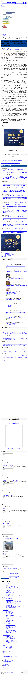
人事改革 (8, 590)
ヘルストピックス (10, 620)
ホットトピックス (7, 653)
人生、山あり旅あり (10, 625)
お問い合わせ (6, 664)
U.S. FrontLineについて (8, 660)
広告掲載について (7, 661)
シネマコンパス (9, 636)
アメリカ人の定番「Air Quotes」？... (14, 299)
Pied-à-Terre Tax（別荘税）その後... (14, 317)
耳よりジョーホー (7, 651)
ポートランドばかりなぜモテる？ (13, 603)
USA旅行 (8, 22)
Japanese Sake (6, 523)
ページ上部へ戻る (5, 578)
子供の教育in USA (10, 615)
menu (2, 8)
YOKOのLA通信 (9, 612)
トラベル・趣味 (6, 21)
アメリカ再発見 (9, 627)
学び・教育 (5, 18)
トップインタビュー (10, 12)
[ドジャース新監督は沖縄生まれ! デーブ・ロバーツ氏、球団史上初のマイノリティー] (8, 277)
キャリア (5, 27)
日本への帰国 (9, 17)
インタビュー (9, 647)
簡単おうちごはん (10, 640)
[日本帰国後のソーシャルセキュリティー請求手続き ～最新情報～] (8, 270)
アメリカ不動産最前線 (11, 607)
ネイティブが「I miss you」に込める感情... (15, 312)
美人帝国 (8, 621)
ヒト (4, 25)
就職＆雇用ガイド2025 (8, 495)
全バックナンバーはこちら (14, 448)
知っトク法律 (9, 598)
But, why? (8, 594)
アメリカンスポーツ (10, 646)
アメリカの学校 (9, 613)
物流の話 (8, 591)
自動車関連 (24, 210)
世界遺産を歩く (9, 632)
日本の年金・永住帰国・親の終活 (13, 601)
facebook (5, 669)
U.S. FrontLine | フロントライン (13, 672)
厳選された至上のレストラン (12, 641)
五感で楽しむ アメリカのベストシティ (12, 568)
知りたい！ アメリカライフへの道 (14, 616)
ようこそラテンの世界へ (11, 631)
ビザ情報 (8, 16)
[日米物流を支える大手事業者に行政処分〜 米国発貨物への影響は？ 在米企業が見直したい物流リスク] (8, 284)
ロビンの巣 (8, 637)
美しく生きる (6, 508)
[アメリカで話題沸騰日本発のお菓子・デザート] (8, 291)
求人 (4, 652)
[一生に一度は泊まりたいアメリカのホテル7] (8, 322)
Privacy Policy (6, 665)
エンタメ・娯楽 (6, 23)
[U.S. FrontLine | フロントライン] (14, 5)
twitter (4, 668)
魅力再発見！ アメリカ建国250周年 (11, 480)
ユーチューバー (6, 553)
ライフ (4, 14)
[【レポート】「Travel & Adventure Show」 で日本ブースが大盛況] (8, 303)
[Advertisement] (11, 31)
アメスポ (8, 642)
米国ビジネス (20, 49)
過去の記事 (3, 360)
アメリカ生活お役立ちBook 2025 (10, 538)
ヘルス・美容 (6, 20)
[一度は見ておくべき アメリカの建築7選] (8, 264)
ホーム (4, 659)
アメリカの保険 (9, 600)
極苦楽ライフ (9, 605)
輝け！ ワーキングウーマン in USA (14, 595)
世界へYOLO (9, 628)
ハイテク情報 (14, 49)
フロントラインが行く (11, 626)
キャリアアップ (9, 648)
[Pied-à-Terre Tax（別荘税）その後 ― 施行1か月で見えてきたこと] (8, 316)
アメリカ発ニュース (7, 49)
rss (3, 667)
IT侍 (7, 585)
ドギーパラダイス (10, 602)
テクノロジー (9, 13)
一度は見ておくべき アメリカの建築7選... (15, 266)
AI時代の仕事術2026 (8, 465)
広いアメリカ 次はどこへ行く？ (13, 606)
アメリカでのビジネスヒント (12, 587)
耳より (4, 26)
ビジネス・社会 (6, 11)
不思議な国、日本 (10, 592)
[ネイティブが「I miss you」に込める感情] (8, 310)
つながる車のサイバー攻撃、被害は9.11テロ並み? (12, 160)
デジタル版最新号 (7, 663)
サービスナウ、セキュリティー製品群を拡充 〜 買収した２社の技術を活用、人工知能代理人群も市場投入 (15, 198)
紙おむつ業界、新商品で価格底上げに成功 (10, 163)
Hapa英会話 (8, 611)
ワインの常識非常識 (10, 638)
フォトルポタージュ (10, 630)
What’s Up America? (10, 586)
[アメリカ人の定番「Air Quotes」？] (8, 298)
